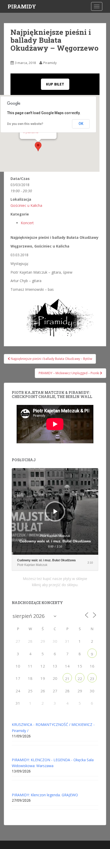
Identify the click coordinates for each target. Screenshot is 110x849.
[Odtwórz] (55, 511)
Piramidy (50, 62)
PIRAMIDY (22, 6)
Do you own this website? (25, 124)
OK (81, 124)
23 (92, 678)
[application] (55, 511)
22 (80, 678)
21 (67, 678)
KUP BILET (55, 84)
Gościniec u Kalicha (26, 205)
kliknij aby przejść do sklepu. (55, 584)
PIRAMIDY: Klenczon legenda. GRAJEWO (45, 794)
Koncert (27, 222)
